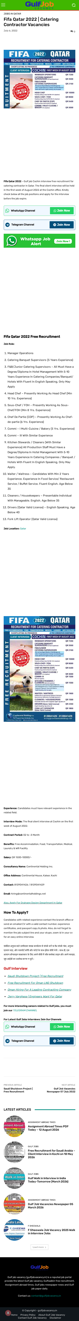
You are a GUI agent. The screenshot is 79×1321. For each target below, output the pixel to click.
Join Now (63, 210)
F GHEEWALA (34, 1226)
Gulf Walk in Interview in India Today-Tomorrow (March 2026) (48, 1180)
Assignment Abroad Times (41, 1122)
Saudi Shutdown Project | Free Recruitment (35, 976)
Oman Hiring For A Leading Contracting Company (39, 989)
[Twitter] (35, 41)
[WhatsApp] (52, 41)
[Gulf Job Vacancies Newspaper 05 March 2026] (14, 1204)
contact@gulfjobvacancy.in (46, 1295)
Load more (38, 1247)
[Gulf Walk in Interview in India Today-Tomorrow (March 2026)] (14, 1178)
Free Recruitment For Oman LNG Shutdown (35, 983)
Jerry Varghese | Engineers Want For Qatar (35, 996)
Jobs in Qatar (12, 13)
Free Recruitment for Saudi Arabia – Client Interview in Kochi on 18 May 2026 (51, 1154)
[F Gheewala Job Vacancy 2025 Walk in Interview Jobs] (14, 1230)
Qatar (23, 528)
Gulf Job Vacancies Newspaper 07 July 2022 (61, 1090)
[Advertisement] (39, 142)
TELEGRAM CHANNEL (25, 1010)
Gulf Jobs (33, 1147)
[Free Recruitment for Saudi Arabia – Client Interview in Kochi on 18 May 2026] (14, 1152)
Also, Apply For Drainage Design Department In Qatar (33, 902)
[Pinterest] (43, 41)
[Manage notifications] (8, 1313)
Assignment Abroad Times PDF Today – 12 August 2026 (48, 1128)
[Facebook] (26, 41)
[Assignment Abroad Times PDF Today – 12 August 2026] (14, 1126)
